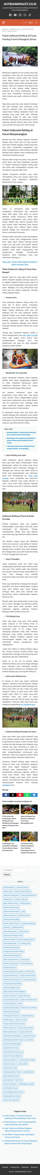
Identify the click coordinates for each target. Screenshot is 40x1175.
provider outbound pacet (26, 939)
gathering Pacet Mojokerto (12, 1036)
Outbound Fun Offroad (28, 1008)
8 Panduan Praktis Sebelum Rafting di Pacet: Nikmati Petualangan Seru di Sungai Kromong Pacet (28, 848)
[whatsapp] (24, 15)
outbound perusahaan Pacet (12, 935)
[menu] (4, 22)
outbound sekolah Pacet (11, 987)
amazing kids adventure (11, 947)
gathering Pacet (17, 927)
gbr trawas (29, 1040)
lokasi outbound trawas (23, 891)
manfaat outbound (21, 899)
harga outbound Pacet (27, 975)
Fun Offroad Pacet (9, 1004)
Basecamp (34, 1167)
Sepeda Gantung (27, 1016)
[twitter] (12, 795)
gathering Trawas (29, 1036)
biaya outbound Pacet (26, 1028)
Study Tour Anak (21, 1020)
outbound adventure (10, 1060)
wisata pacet (25, 959)
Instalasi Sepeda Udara (11, 1008)
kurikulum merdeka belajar (12, 1044)
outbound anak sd (9, 915)
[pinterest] (19, 795)
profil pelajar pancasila (26, 1084)
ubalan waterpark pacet (28, 1000)
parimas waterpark (9, 1084)
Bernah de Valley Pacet (11, 963)
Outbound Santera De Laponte (13, 971)
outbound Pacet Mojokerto (12, 955)
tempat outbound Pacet (11, 923)
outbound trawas (22, 887)
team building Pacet (10, 943)
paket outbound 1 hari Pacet (12, 1080)
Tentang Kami (15, 1167)
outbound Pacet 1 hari (10, 1048)
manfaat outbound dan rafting (13, 951)
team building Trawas (10, 1088)
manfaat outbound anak (11, 979)
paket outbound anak (10, 903)
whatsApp (6, 785)
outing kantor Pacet (10, 1068)
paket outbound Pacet (10, 959)
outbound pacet (8, 887)
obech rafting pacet (9, 931)
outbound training (9, 939)
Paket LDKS (30, 971)
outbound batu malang (27, 1060)
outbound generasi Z (29, 979)
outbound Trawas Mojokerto (12, 1056)
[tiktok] (29, 15)
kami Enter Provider (30, 335)
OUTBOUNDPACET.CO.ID (20, 4)
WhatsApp (25, 1167)
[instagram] (20, 15)
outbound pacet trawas (11, 911)
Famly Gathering (26, 963)
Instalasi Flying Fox (9, 967)
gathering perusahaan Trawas (13, 1040)
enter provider (8, 891)
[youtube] (15, 15)
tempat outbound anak (11, 907)
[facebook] (10, 15)
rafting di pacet (25, 903)
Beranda (5, 1167)
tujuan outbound (24, 996)
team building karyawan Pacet (13, 1092)
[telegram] (34, 795)
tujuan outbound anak (10, 1000)
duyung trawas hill (25, 1032)
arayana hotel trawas (10, 975)
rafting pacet (7, 899)
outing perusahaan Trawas (12, 1072)
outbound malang (9, 1064)
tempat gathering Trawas (11, 1096)
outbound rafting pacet (11, 895)
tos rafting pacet (24, 943)
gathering (6, 927)
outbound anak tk (24, 915)
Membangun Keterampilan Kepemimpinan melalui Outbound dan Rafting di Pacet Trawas (21, 440)
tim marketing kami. (28, 704)
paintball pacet (29, 1072)
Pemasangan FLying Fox (11, 1016)
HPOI (20, 1004)
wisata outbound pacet (11, 1100)
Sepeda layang (8, 1020)
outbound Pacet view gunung (13, 1052)
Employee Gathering (28, 923)
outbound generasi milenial (12, 983)
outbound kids (23, 931)
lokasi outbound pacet (28, 895)
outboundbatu (22, 1064)
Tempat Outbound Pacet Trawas (14, 1024)
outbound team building (11, 919)
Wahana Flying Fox (9, 1028)
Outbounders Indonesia (11, 1012)
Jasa (23, 911)
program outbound (9, 996)
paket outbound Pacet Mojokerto (14, 992)
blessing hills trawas (10, 1032)
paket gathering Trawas (11, 1076)
